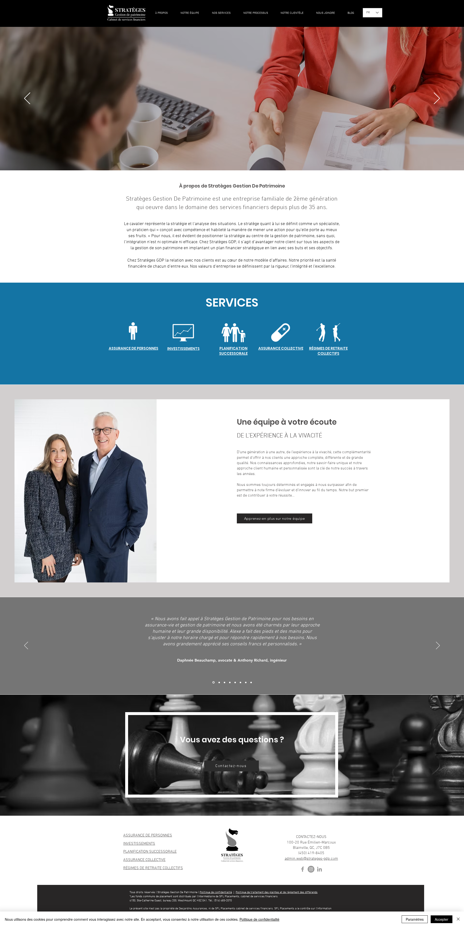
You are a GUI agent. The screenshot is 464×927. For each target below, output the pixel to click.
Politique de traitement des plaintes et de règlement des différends (277, 892)
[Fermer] (458, 919)
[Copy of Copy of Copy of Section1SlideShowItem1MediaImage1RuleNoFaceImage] (213, 682)
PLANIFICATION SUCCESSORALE (150, 851)
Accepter (441, 919)
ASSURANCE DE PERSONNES (147, 835)
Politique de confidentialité (216, 892)
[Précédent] (27, 98)
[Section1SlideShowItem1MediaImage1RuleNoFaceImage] (219, 682)
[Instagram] (311, 869)
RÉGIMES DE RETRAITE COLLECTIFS (153, 868)
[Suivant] (437, 98)
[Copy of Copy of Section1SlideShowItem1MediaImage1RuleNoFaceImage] (230, 682)
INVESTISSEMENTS (139, 843)
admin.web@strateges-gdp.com (311, 858)
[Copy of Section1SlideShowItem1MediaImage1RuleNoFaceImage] (224, 682)
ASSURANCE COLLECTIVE (144, 860)
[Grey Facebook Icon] (302, 869)
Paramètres (415, 919)
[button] (221, 13)
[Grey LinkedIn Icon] (319, 869)
